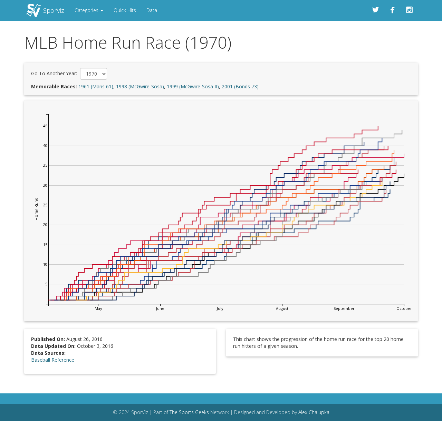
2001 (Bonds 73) (240, 86)
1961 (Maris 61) (95, 86)
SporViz (53, 10)
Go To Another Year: (54, 73)
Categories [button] (87, 10)
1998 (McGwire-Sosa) (140, 86)
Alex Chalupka (313, 412)
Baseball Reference (52, 359)
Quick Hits (125, 10)
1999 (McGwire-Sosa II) (193, 86)
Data (151, 10)
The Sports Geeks (189, 412)
